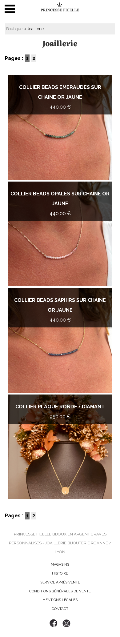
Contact (60, 609)
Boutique (14, 28)
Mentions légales (60, 600)
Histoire (60, 573)
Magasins (60, 564)
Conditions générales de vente (60, 591)
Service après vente (60, 582)
